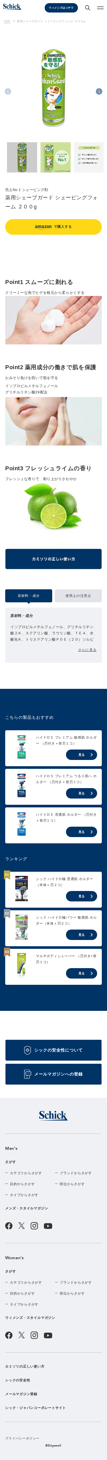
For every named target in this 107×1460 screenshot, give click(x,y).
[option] (53, 97)
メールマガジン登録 (21, 1394)
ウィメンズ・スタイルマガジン (30, 1318)
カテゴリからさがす (26, 1173)
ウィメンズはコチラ (61, 7)
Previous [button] (8, 91)
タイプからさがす (24, 1195)
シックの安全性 (17, 1380)
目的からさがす (22, 1184)
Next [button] (99, 91)
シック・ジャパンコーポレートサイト (35, 1408)
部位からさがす (72, 1184)
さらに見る (87, 650)
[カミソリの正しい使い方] (53, 561)
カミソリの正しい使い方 (25, 1366)
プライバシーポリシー (22, 1438)
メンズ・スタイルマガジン (26, 1208)
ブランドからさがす (76, 1173)
